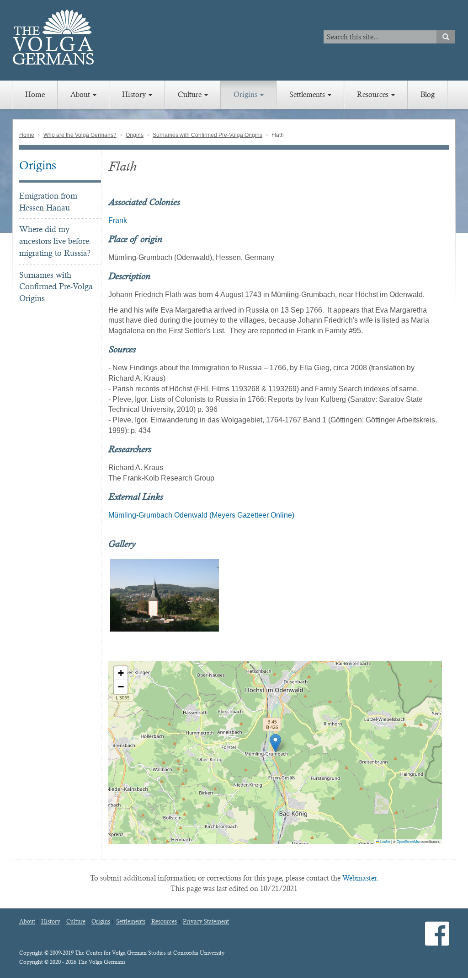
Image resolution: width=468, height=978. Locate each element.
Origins (246, 94)
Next (454, 595)
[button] (275, 743)
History (135, 94)
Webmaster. (360, 878)
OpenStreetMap (408, 841)
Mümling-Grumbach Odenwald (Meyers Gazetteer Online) (201, 515)
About (81, 94)
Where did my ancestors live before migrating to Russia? (54, 240)
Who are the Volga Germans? (80, 135)
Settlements (308, 94)
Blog (427, 94)
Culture (190, 94)
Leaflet (384, 841)
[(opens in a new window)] (437, 941)
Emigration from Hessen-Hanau (48, 201)
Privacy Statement (206, 922)
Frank (117, 220)
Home (35, 94)
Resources (373, 94)
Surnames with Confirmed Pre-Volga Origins (207, 135)
